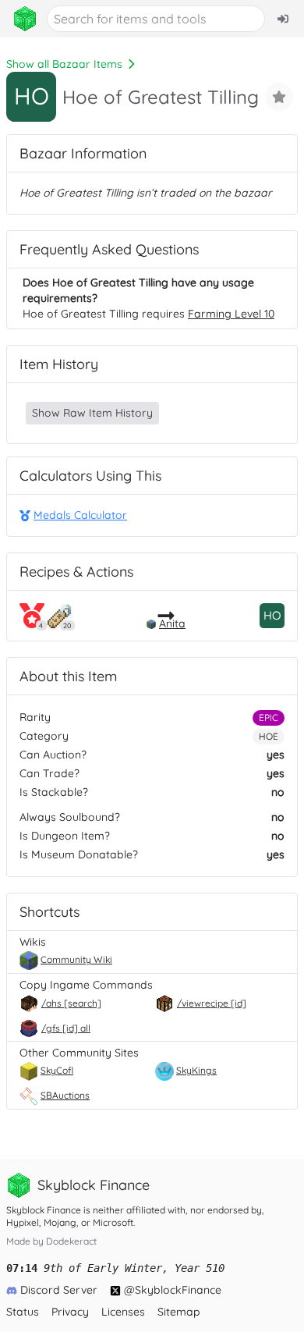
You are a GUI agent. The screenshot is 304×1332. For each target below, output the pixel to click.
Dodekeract (71, 1241)
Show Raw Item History (92, 413)
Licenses (123, 1312)
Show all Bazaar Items (64, 64)
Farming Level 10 (231, 314)
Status (22, 1312)
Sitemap (178, 1312)
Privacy (70, 1312)
